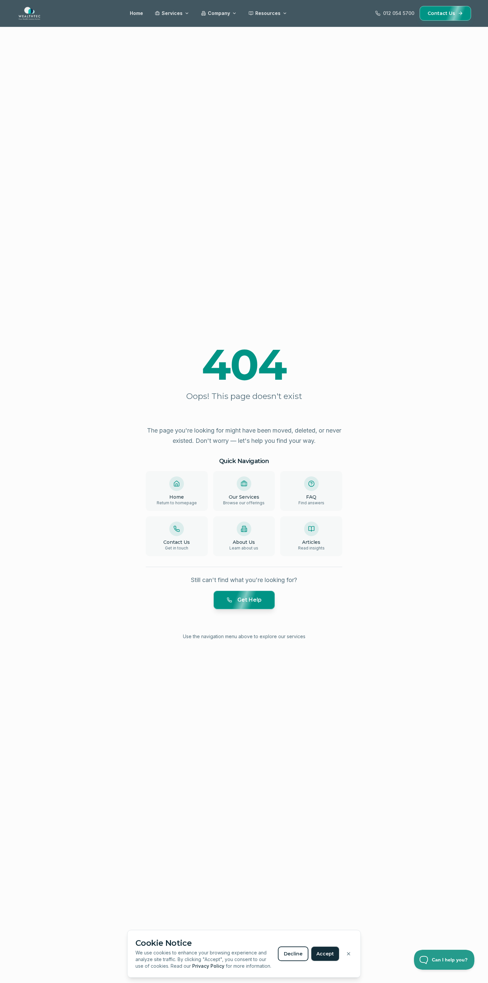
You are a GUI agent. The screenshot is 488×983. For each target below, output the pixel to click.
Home (136, 13)
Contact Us (441, 13)
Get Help (249, 600)
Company (219, 13)
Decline (293, 954)
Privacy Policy (208, 966)
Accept (325, 954)
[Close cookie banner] (349, 953)
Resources (268, 13)
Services (172, 13)
